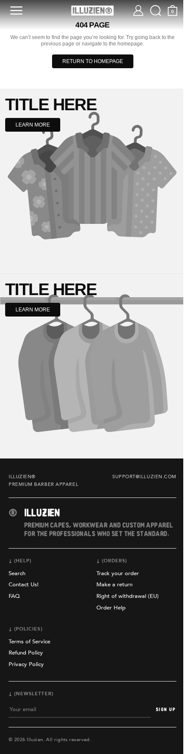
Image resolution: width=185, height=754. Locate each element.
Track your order (117, 573)
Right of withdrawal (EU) (127, 596)
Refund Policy (26, 653)
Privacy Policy (26, 664)
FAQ (14, 596)
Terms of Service (29, 641)
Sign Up (166, 709)
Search (17, 573)
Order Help (111, 608)
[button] (18, 10)
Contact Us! (24, 584)
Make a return (114, 584)
